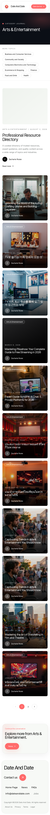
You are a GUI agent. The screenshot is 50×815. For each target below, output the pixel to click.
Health (26, 75)
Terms (25, 807)
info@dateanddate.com (17, 793)
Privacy (18, 807)
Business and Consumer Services (18, 54)
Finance (34, 70)
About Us (8, 807)
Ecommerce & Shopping (14, 70)
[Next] (34, 706)
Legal (32, 807)
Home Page (11, 787)
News (10, 746)
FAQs (34, 787)
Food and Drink (11, 75)
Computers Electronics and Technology (20, 65)
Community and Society (14, 59)
